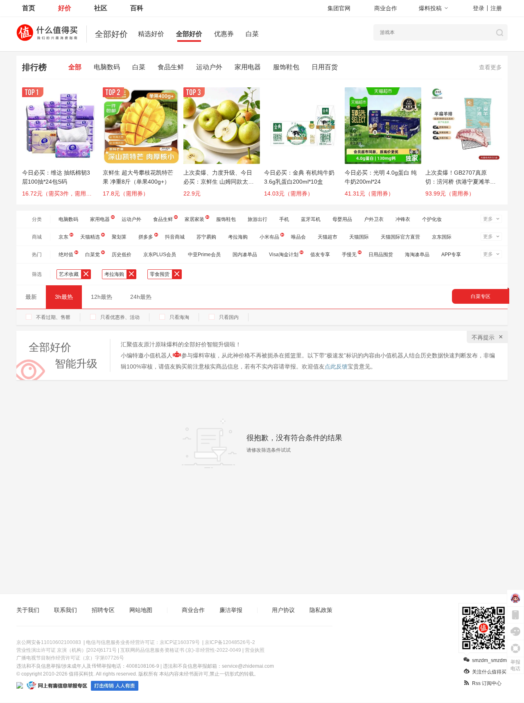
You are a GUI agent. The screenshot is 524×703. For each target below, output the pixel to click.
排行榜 (34, 67)
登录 (478, 8)
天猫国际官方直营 (400, 237)
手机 (284, 219)
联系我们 (65, 610)
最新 (31, 296)
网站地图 (140, 610)
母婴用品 (342, 219)
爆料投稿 (430, 8)
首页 (28, 8)
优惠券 (224, 33)
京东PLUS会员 (159, 254)
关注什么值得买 (489, 672)
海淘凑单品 (417, 254)
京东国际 (442, 237)
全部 (74, 67)
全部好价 (189, 33)
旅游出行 (257, 219)
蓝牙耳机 (311, 219)
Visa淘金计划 (283, 254)
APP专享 (451, 254)
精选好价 (151, 33)
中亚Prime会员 (204, 254)
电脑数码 (107, 67)
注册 (496, 8)
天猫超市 (327, 237)
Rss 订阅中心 (486, 683)
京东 (63, 237)
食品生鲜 (171, 67)
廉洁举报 (230, 610)
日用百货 (325, 67)
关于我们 (27, 610)
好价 (64, 8)
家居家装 (194, 219)
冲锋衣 (402, 219)
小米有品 (269, 237)
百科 (136, 8)
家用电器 (248, 67)
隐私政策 (320, 610)
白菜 (252, 33)
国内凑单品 (245, 254)
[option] (62, 146)
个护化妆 (432, 219)
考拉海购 (238, 237)
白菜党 (92, 254)
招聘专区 (103, 610)
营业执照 (254, 650)
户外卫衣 (374, 219)
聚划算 (119, 237)
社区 (100, 8)
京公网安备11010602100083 (48, 642)
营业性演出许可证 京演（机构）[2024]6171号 (66, 650)
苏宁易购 (206, 237)
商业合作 (385, 8)
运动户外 (209, 67)
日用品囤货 (380, 254)
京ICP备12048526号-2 (230, 642)
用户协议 (283, 610)
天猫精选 (90, 237)
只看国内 (229, 317)
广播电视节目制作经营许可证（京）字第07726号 (70, 658)
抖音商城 (175, 237)
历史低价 (121, 254)
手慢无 (349, 254)
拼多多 (145, 237)
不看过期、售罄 (53, 317)
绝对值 (66, 254)
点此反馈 (336, 366)
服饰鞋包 (286, 67)
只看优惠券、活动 (120, 317)
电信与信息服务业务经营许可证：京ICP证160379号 (143, 642)
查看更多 (490, 67)
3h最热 (64, 296)
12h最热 (101, 296)
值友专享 (320, 254)
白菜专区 (480, 296)
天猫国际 (359, 237)
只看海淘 (179, 317)
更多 (488, 219)
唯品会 (298, 237)
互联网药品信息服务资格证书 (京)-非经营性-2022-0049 (180, 650)
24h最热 (140, 296)
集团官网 (339, 8)
